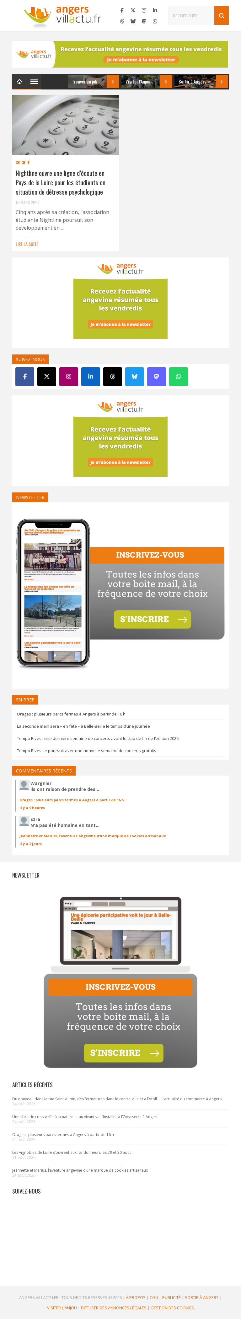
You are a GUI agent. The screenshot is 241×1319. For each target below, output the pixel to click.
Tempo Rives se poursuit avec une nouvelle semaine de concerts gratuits (86, 750)
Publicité (171, 1297)
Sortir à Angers (202, 1297)
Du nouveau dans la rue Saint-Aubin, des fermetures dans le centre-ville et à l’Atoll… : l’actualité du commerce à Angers (117, 1099)
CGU (154, 1297)
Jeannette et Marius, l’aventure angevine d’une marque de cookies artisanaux (92, 835)
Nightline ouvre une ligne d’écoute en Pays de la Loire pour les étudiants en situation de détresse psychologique (60, 182)
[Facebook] (122, 10)
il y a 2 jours (30, 843)
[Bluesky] (133, 21)
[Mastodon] (144, 21)
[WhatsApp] (155, 21)
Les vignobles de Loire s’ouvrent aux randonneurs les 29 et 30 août (71, 1152)
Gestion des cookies (172, 1308)
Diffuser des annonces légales (114, 1308)
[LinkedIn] (155, 10)
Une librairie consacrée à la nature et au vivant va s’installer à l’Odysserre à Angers (85, 1116)
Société (23, 162)
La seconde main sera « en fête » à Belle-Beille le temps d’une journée (83, 726)
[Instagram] (144, 10)
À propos (136, 1297)
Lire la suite (27, 244)
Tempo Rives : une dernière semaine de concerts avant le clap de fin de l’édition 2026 (98, 738)
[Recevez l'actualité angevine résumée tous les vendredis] (120, 54)
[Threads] (122, 21)
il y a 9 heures (32, 807)
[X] (133, 10)
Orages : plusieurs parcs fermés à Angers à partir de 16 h (71, 714)
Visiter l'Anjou (62, 1308)
